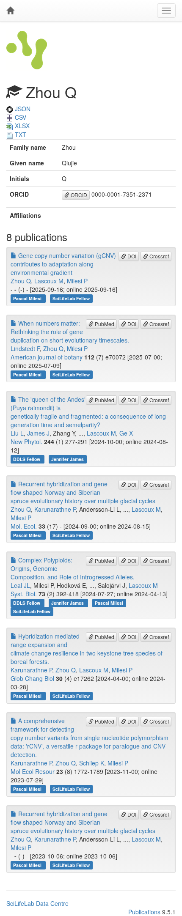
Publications (144, 912)
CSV (19, 117)
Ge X (126, 433)
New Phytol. (26, 441)
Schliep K (91, 763)
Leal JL (20, 585)
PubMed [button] (104, 323)
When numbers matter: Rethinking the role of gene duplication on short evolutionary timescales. (70, 331)
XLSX (21, 125)
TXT (19, 134)
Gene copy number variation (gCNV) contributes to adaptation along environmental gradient (63, 264)
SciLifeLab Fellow (71, 298)
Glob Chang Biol (32, 678)
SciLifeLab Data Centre (37, 903)
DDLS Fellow (27, 459)
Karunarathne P (55, 509)
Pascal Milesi (28, 298)
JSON (21, 108)
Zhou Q (21, 281)
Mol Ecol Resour (33, 771)
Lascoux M (48, 281)
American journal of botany (47, 357)
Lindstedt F (25, 348)
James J (38, 433)
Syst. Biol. (24, 594)
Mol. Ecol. (24, 526)
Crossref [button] (158, 256)
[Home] (10, 10)
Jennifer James (67, 459)
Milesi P (77, 281)
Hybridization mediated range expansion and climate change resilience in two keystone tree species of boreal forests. (87, 649)
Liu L (17, 433)
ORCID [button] (78, 194)
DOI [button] (131, 256)
